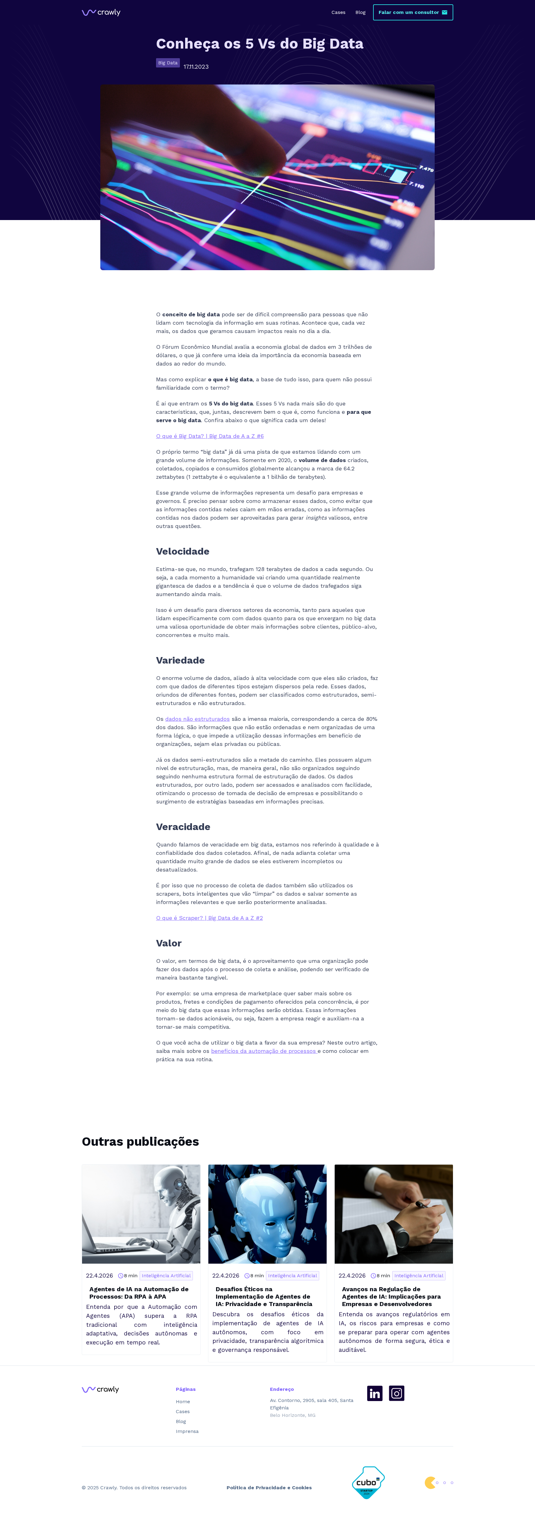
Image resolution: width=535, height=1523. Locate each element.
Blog (360, 12)
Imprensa (187, 1431)
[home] (101, 12)
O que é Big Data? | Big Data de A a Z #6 (210, 436)
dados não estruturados (197, 719)
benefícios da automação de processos (264, 1051)
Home (183, 1401)
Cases (339, 12)
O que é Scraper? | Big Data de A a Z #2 (209, 918)
